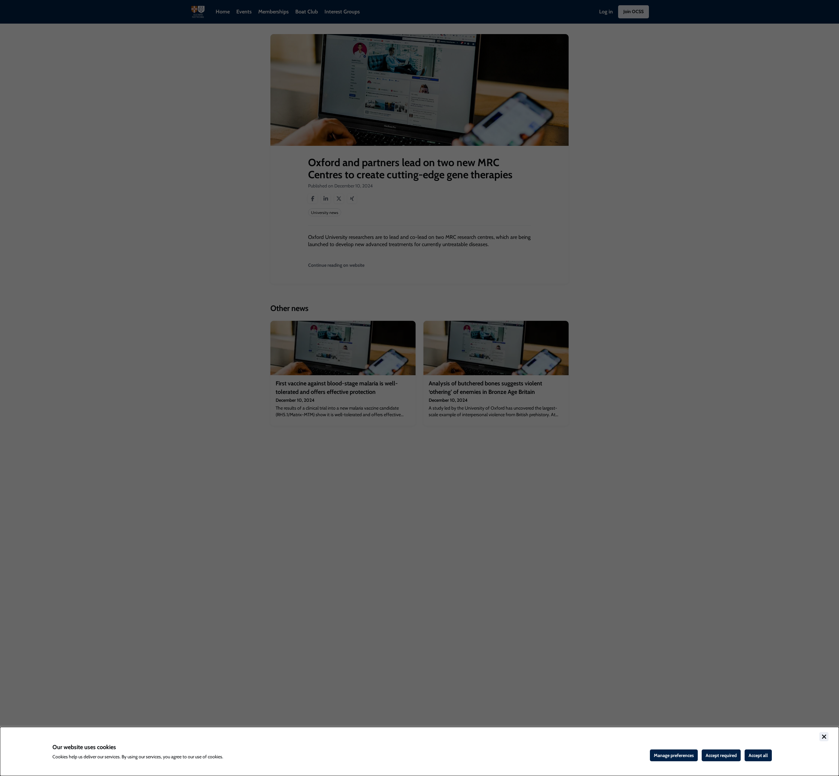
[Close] (824, 736)
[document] (419, 751)
